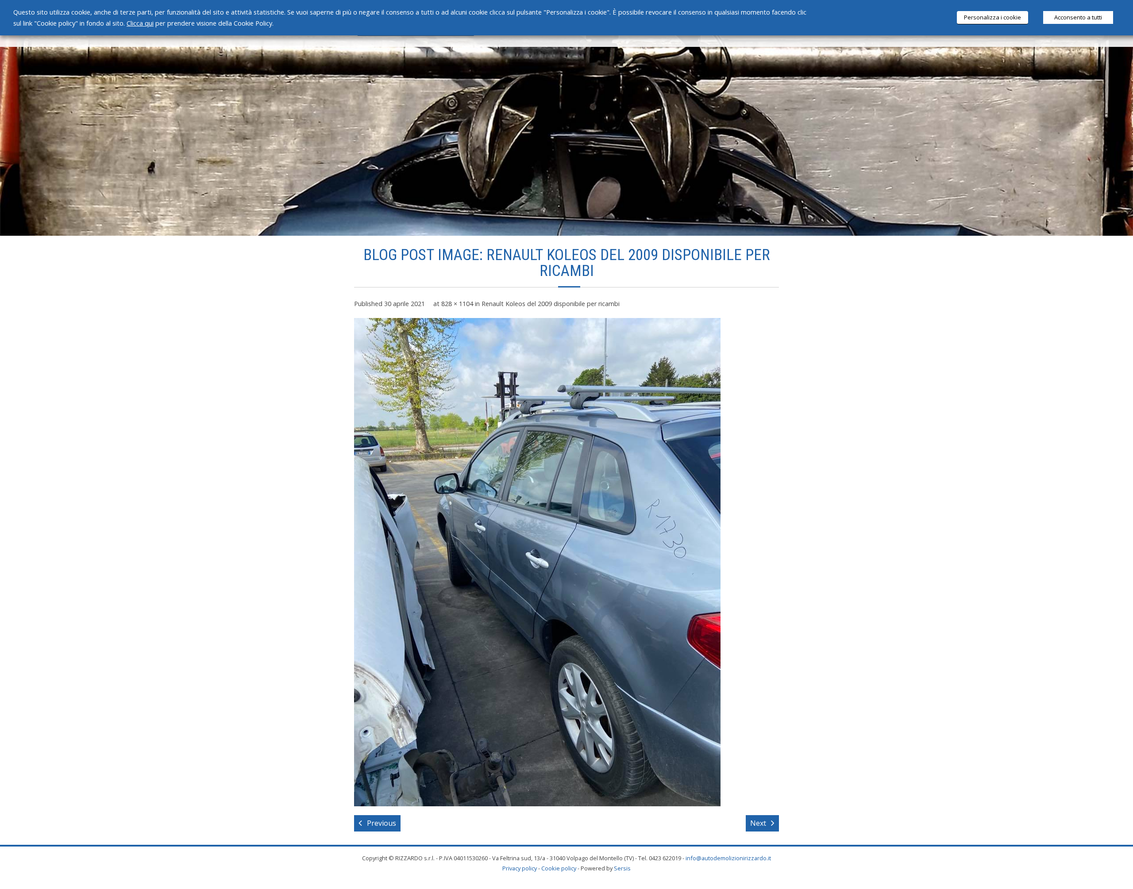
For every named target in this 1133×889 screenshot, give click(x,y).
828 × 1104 (457, 303)
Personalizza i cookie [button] (992, 17)
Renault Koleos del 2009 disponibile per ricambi (551, 303)
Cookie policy (558, 868)
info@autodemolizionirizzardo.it (728, 858)
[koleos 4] (537, 562)
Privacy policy (519, 868)
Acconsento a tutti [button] (1078, 17)
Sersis (622, 868)
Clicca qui (140, 23)
